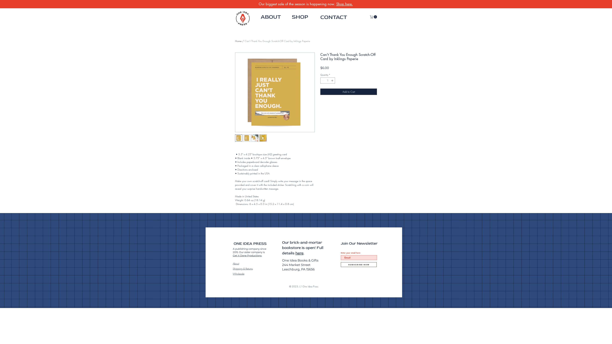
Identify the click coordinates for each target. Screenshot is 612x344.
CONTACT (333, 17)
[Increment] (333, 80)
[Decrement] (323, 80)
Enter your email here (350, 253)
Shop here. (344, 4)
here (299, 253)
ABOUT (271, 16)
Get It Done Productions (247, 255)
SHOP (300, 16)
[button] (374, 16)
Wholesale (238, 274)
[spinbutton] (328, 80)
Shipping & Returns (243, 268)
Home (238, 41)
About (236, 263)
